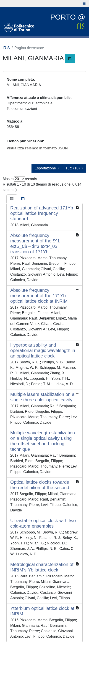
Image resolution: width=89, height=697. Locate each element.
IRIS (6, 48)
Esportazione (45, 168)
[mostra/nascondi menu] (84, 3)
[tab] (11, 199)
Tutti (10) (73, 168)
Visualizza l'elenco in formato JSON (37, 148)
